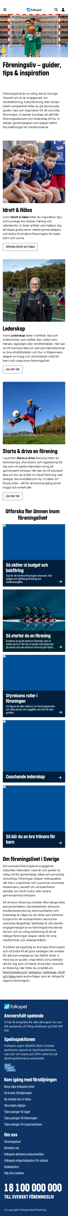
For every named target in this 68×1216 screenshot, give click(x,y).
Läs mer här (13, 369)
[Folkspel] (34, 10)
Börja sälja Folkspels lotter (19, 1087)
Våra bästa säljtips (15, 1105)
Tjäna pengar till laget (17, 1112)
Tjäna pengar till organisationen (23, 1124)
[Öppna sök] (56, 10)
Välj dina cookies (14, 1173)
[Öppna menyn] (5, 10)
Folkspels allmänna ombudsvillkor (24, 1154)
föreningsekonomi (15, 972)
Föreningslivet (12, 1142)
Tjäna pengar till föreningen (20, 1118)
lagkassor (35, 972)
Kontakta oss (11, 1148)
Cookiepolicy (11, 1167)
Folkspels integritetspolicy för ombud (26, 1160)
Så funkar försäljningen (18, 1093)
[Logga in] (63, 10)
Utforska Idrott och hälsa (20, 247)
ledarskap (49, 972)
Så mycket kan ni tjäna (17, 1099)
